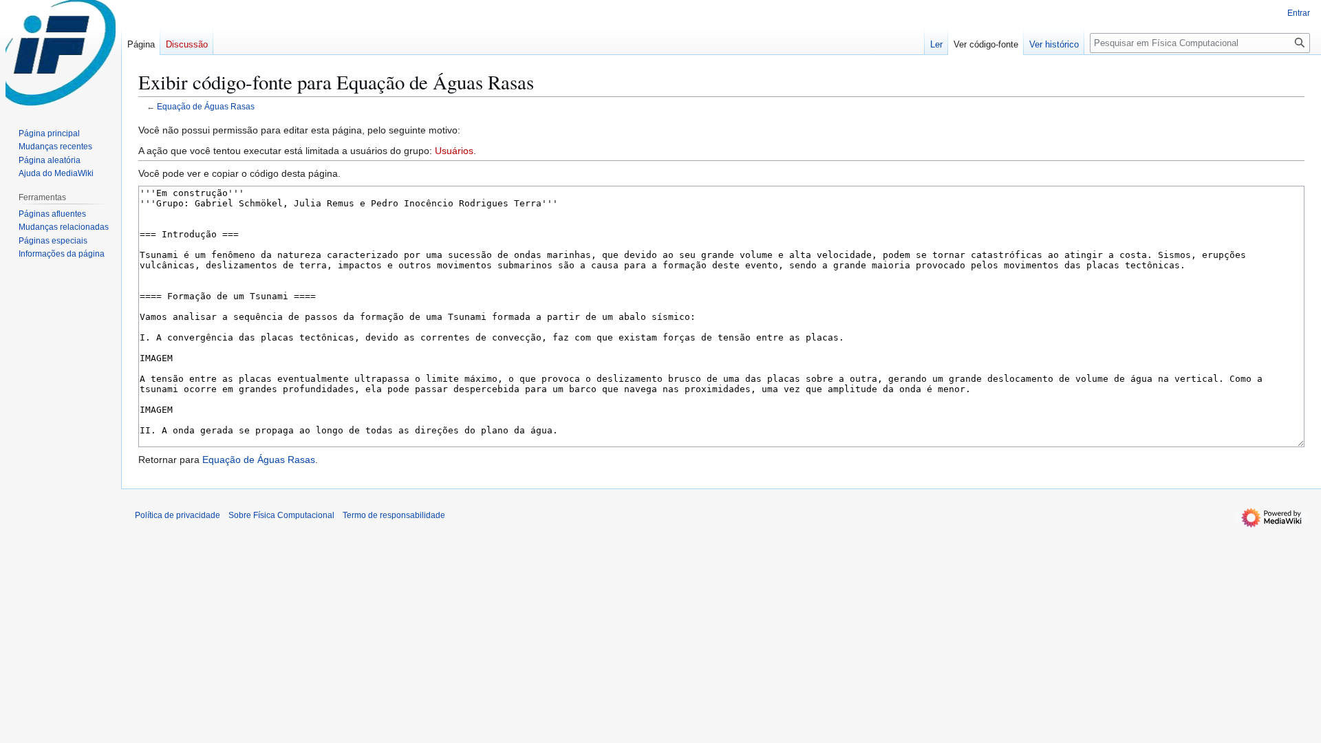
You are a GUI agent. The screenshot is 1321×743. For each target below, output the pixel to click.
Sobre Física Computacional (281, 515)
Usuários (454, 150)
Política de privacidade (177, 515)
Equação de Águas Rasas (206, 106)
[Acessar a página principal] (61, 55)
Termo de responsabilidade (394, 515)
